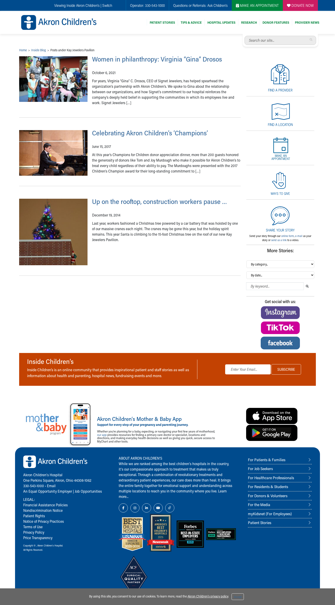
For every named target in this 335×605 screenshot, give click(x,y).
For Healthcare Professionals (271, 477)
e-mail (298, 236)
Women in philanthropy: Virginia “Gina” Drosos (157, 59)
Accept (238, 597)
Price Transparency (37, 537)
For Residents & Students (268, 486)
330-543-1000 (155, 5)
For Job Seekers (260, 468)
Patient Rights (34, 515)
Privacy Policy (33, 532)
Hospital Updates (221, 22)
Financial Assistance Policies (45, 504)
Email (51, 485)
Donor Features (276, 22)
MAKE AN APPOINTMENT (259, 5)
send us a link (279, 240)
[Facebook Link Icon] (123, 507)
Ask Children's (217, 5)
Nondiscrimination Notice (43, 510)
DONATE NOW (302, 5)
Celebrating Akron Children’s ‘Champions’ (150, 133)
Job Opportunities (88, 491)
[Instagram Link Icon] (134, 507)
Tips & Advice (191, 22)
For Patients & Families (266, 459)
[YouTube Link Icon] (158, 507)
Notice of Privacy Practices (43, 521)
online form (287, 236)
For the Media (259, 504)
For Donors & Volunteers (267, 495)
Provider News (307, 22)
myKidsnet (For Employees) (270, 513)
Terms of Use (33, 526)
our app (102, 435)
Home (23, 50)
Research (249, 22)
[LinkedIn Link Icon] (146, 507)
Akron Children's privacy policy (208, 596)
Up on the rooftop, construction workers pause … (159, 201)
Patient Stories (162, 22)
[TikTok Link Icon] (169, 507)
